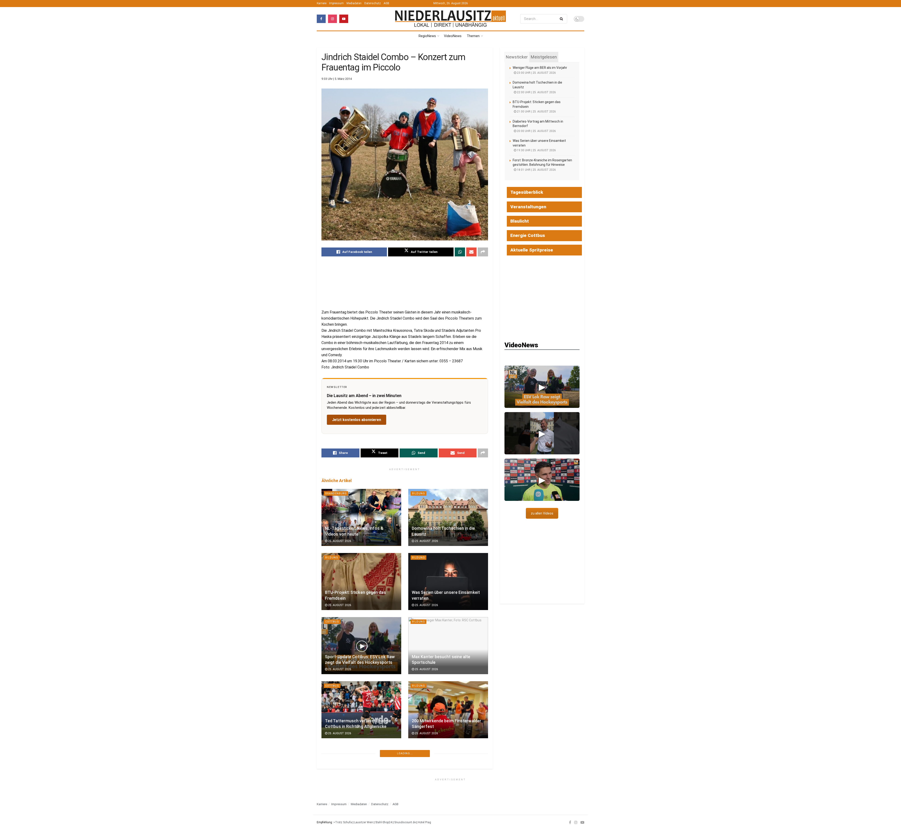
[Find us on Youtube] (343, 19)
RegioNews (427, 36)
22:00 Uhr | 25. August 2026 (536, 92)
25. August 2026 (339, 541)
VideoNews (453, 36)
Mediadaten (354, 3)
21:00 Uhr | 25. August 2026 (536, 111)
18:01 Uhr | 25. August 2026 (536, 169)
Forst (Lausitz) (424, 749)
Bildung (418, 493)
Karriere (321, 3)
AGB (386, 3)
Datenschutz (372, 3)
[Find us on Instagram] (332, 19)
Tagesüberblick (526, 192)
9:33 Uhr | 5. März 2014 (336, 79)
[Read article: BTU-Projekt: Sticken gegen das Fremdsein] (361, 581)
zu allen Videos (542, 513)
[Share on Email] (471, 251)
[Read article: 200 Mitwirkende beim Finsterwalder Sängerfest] (448, 709)
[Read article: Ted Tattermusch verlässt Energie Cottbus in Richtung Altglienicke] (361, 709)
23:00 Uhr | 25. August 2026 (536, 72)
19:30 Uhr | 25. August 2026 (536, 150)
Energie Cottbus (527, 235)
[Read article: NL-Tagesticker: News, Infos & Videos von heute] (361, 517)
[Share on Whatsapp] (460, 251)
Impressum (336, 3)
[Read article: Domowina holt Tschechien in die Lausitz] (448, 517)
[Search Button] (562, 18)
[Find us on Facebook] (321, 19)
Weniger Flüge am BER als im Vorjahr (540, 68)
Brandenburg (336, 493)
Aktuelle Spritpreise (531, 250)
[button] (542, 387)
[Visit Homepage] (450, 18)
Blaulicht (519, 221)
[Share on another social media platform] (483, 251)
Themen (473, 36)
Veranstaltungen (528, 206)
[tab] (516, 57)
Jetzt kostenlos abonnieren (356, 420)
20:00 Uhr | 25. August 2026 (536, 131)
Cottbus (332, 621)
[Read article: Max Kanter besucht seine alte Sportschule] (448, 645)
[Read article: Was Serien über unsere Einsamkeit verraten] (448, 581)
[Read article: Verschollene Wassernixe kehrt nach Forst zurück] (448, 773)
